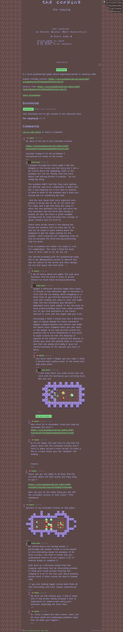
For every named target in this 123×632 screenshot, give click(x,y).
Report (42, 630)
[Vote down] (24, 140)
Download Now (61, 69)
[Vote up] (24, 138)
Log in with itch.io (32, 132)
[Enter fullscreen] (99, 64)
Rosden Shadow (35, 162)
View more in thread (42, 416)
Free (100, 630)
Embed (46, 630)
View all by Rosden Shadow (34, 630)
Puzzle (96, 630)
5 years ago (38, 138)
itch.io (25, 630)
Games (93, 630)
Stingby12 (31, 138)
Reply (27, 159)
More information (32, 95)
